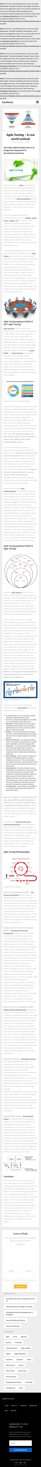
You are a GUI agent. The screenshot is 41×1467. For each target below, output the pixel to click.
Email (29, 1271)
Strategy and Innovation (13, 1382)
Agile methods (9, 328)
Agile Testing (22, 708)
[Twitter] (20, 1463)
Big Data (24, 1337)
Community (18, 1342)
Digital (8, 1354)
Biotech (8, 1342)
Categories (23, 1405)
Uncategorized (10, 1388)
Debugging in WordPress (10, 16)
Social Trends (22, 1371)
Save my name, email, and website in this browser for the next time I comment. (21, 1281)
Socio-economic (11, 1376)
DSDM (6, 353)
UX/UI (21, 1388)
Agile (21, 185)
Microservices (10, 1365)
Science (21, 1365)
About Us (14, 1405)
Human (29, 1359)
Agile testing (16, 592)
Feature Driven (17, 353)
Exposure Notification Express (15, 1320)
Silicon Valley (10, 1371)
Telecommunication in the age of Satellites (19, 1306)
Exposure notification (13, 1326)
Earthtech (7, 102)
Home (6, 1405)
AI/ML (15, 1337)
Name (12, 1271)
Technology (29, 1382)
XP (17, 221)
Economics (9, 1359)
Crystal (31, 350)
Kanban (12, 221)
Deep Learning (25, 1348)
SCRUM (28, 218)
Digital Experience (20, 1354)
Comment (20, 1244)
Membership (33, 1405)
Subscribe (13, 1410)
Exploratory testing (28, 1059)
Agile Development (24, 199)
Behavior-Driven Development (15, 1010)
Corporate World (11, 1348)
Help (6, 1410)
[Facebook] (16, 1463)
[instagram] (24, 1463)
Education (19, 1359)
